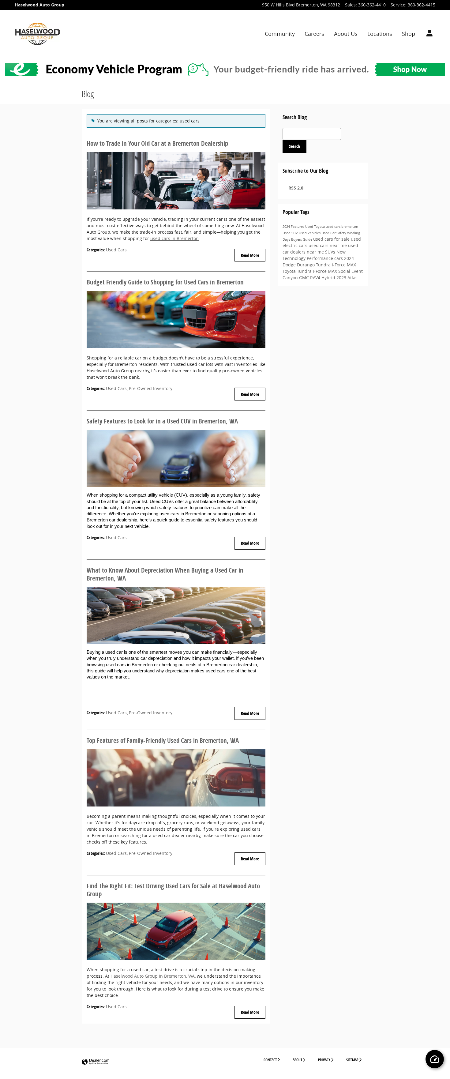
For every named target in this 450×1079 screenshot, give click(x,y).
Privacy (324, 1059)
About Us (346, 33)
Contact (270, 1059)
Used (309, 226)
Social (344, 271)
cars (339, 258)
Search (294, 146)
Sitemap (352, 1059)
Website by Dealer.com (95, 1062)
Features (298, 226)
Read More (250, 255)
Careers (314, 33)
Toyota (320, 226)
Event (357, 271)
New (341, 252)
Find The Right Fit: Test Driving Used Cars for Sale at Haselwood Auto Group (173, 890)
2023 (341, 277)
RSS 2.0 (295, 188)
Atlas (352, 277)
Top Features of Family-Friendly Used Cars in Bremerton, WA (163, 740)
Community (280, 33)
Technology (295, 258)
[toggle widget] (435, 1059)
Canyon (291, 277)
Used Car (328, 233)
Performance (320, 258)
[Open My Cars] (427, 34)
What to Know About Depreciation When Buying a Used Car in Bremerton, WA (165, 574)
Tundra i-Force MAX (336, 265)
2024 (287, 226)
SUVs (330, 252)
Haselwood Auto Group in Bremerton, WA (153, 976)
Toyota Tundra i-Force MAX (310, 271)
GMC (304, 277)
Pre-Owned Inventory (150, 388)
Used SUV (291, 233)
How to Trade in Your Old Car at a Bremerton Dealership (157, 143)
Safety (341, 233)
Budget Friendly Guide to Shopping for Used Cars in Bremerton (165, 282)
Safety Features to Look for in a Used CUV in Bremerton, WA (162, 421)
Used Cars (116, 250)
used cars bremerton (342, 226)
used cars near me (328, 245)
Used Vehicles (310, 233)
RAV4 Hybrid (323, 277)
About (297, 1059)
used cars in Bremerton (174, 238)
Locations (379, 33)
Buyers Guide (302, 239)
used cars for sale (332, 239)
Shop (408, 33)
